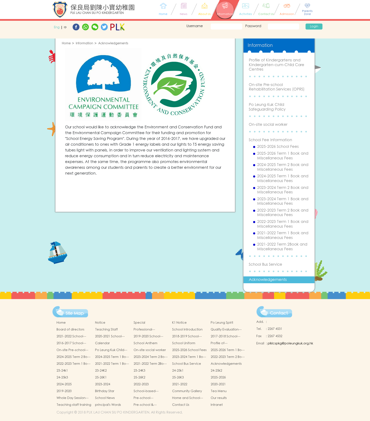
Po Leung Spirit (222, 322)
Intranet (217, 405)
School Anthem (145, 343)
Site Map (75, 313)
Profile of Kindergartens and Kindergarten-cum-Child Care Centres (276, 65)
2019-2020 (64, 391)
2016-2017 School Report (70, 343)
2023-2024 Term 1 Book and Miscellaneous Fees (282, 201)
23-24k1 (62, 370)
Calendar (102, 343)
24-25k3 (62, 377)
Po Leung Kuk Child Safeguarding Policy (267, 107)
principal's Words (108, 405)
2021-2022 (179, 384)
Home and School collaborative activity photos (188, 398)
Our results (219, 398)
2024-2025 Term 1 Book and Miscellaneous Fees (282, 178)
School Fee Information (270, 140)
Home (66, 43)
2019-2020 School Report (147, 336)
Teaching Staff (106, 329)
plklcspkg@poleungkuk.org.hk (290, 343)
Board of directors (70, 329)
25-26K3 (178, 377)
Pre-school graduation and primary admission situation (147, 398)
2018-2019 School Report (185, 336)
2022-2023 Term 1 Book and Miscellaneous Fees (282, 224)
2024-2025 (64, 384)
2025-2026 (218, 377)
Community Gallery (187, 391)
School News (105, 398)
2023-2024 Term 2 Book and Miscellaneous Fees (282, 190)
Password (253, 26)
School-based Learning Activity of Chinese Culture (148, 391)
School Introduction (187, 329)
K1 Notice (179, 322)
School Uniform (183, 343)
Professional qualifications (144, 329)
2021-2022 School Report (70, 336)
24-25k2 (216, 370)
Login (314, 26)
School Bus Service (265, 264)
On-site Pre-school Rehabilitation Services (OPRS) (276, 87)
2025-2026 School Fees (278, 146)
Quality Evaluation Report (225, 329)
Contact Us (180, 405)
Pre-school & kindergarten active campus (149, 405)
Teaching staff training (74, 405)
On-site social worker (268, 124)
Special (139, 322)
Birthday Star (104, 391)
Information (84, 43)
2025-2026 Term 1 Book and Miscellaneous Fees (282, 155)
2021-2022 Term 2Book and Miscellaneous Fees (282, 246)
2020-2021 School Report (108, 336)
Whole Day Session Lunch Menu (71, 398)
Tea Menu (219, 391)
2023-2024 (102, 384)
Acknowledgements (113, 43)
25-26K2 (139, 377)
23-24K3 (139, 370)
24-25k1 (178, 370)
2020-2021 (218, 384)
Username (194, 26)
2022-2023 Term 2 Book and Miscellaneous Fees (282, 212)
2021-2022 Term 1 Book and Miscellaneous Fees (282, 235)
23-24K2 (101, 370)
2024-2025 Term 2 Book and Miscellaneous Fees (282, 167)
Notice (100, 322)
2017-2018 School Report (224, 336)
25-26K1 (101, 377)
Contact (279, 313)
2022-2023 (141, 384)
